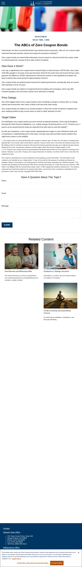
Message (5, 206)
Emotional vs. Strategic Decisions (56, 271)
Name (4, 181)
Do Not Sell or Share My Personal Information (32, 563)
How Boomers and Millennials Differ (18, 271)
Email (4, 193)
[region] (41, 558)
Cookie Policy (16, 559)
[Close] (78, 552)
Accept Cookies (56, 563)
